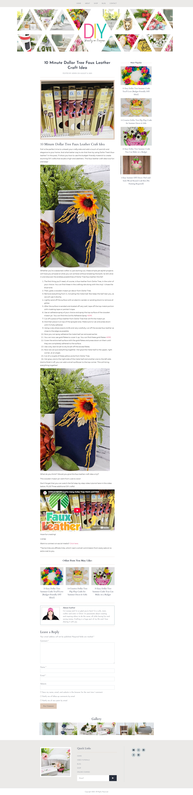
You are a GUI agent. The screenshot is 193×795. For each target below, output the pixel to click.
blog (104, 3)
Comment (44, 641)
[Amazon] (134, 755)
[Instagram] (138, 750)
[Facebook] (143, 750)
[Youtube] (134, 750)
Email (43, 676)
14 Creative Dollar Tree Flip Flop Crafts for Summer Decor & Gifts (77, 591)
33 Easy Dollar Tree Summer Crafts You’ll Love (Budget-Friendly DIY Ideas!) (136, 91)
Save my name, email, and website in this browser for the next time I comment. (72, 692)
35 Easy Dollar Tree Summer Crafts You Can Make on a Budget (102, 591)
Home (78, 3)
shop (96, 3)
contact (113, 3)
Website (43, 684)
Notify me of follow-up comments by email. (58, 696)
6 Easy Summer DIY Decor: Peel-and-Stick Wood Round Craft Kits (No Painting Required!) (136, 181)
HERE (89, 316)
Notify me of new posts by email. (55, 701)
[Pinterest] (138, 755)
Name (43, 667)
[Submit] (113, 778)
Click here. (74, 543)
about (87, 3)
